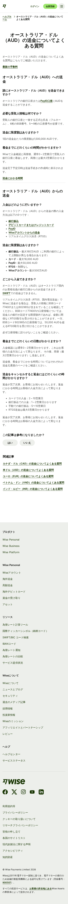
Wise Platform (11, 552)
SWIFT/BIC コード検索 (16, 637)
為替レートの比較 (13, 656)
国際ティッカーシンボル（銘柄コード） (25, 630)
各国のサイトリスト (14, 838)
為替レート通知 (11, 650)
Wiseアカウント (12, 572)
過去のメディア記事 (14, 702)
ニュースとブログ (13, 689)
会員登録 (50, 6)
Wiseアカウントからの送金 (24, 232)
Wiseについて (11, 683)
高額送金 (8, 585)
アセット (8, 604)
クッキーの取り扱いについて (19, 819)
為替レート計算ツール (15, 624)
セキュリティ (10, 695)
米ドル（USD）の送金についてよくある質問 (28, 469)
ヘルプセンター (11, 754)
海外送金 (8, 578)
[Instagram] (23, 792)
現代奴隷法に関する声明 (17, 844)
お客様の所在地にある (40, 888)
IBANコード (9, 643)
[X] (14, 792)
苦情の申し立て (11, 831)
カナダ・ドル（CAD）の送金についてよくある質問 (32, 463)
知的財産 (8, 857)
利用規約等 (9, 806)
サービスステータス (14, 760)
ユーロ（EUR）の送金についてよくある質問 (28, 476)
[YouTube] (32, 792)
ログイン (34, 6)
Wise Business (11, 545)
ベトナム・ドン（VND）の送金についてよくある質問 (33, 482)
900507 (7, 882)
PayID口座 (46, 100)
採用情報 (8, 708)
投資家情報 (9, 714)
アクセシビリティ (13, 850)
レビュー (8, 733)
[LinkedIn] (41, 792)
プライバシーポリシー (15, 812)
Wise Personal (11, 539)
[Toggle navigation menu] (62, 6)
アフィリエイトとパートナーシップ (23, 727)
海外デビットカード (14, 591)
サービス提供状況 (13, 662)
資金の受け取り (11, 597)
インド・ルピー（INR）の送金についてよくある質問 (33, 488)
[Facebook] (5, 792)
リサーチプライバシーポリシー (20, 825)
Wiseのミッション (13, 721)
